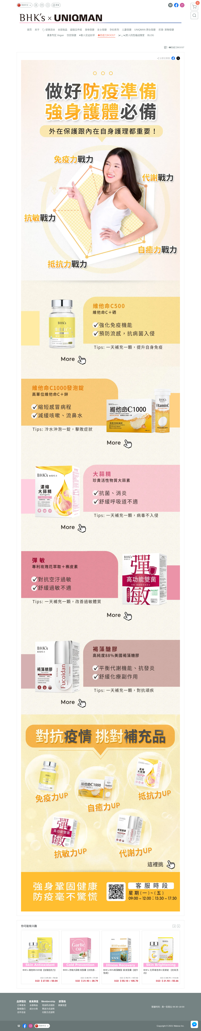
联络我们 (21, 1009)
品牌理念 (21, 1001)
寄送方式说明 (48, 1009)
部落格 (62, 1001)
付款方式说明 (48, 1012)
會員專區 (33, 1001)
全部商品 (34, 1005)
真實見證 (62, 1005)
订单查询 (21, 1005)
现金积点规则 (48, 1005)
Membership (48, 1001)
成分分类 (34, 1009)
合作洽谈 (21, 1012)
